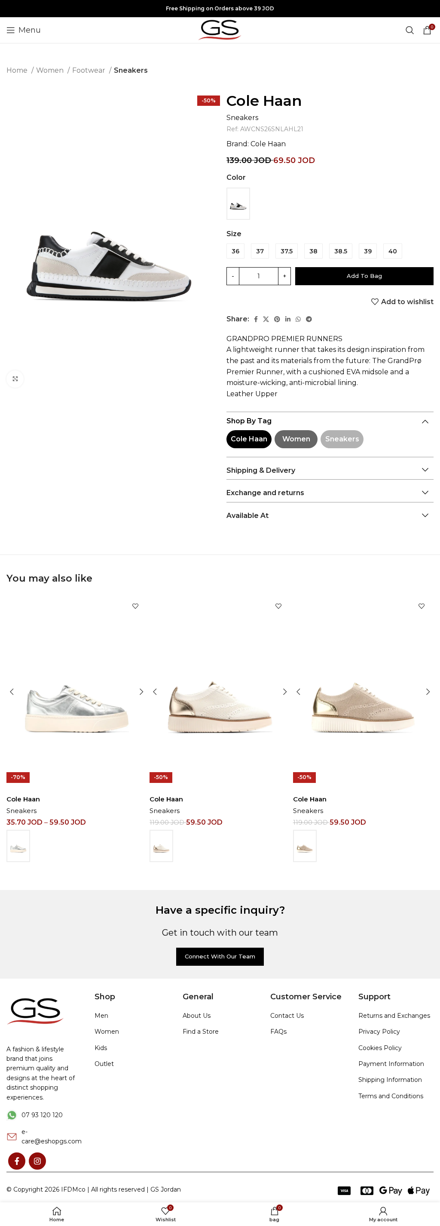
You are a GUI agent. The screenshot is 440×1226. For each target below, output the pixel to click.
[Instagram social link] (37, 1161)
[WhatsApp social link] (298, 319)
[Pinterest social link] (277, 319)
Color (236, 177)
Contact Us (287, 1016)
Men (101, 1016)
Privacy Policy (379, 1031)
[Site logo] (220, 29)
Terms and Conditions (390, 1096)
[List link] (44, 1115)
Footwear (89, 70)
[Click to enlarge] (15, 379)
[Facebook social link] (255, 319)
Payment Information (391, 1064)
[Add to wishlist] (135, 605)
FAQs (278, 1031)
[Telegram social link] (309, 319)
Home (17, 70)
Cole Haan (264, 101)
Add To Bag (364, 275)
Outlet (104, 1064)
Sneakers (131, 70)
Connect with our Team (220, 956)
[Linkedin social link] (288, 319)
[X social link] (266, 319)
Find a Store (201, 1031)
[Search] (410, 30)
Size (233, 234)
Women (50, 70)
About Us (197, 1016)
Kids (101, 1048)
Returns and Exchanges (394, 1016)
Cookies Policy (380, 1048)
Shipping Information (390, 1080)
